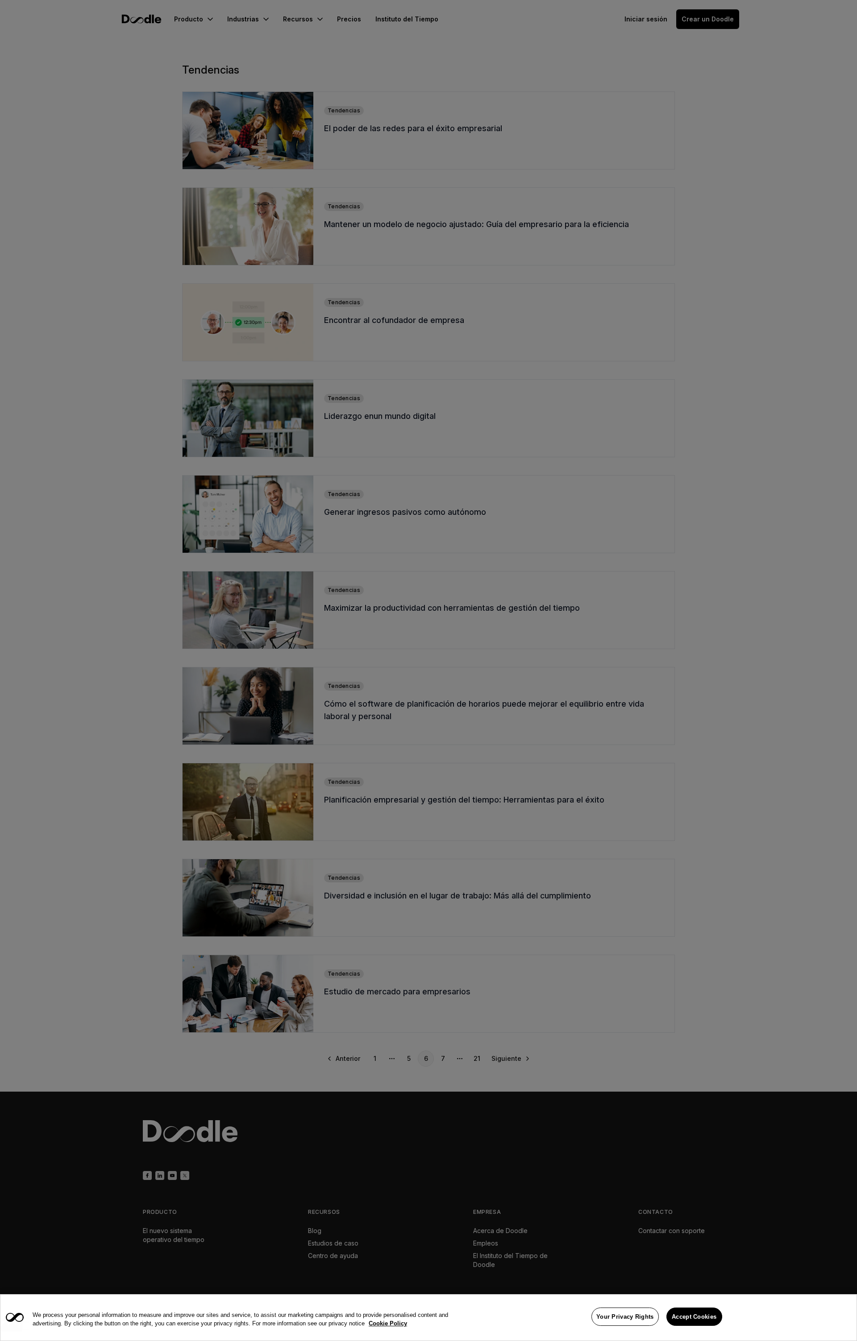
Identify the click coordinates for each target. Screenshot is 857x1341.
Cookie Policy (388, 1323)
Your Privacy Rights (625, 1316)
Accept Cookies (694, 1316)
